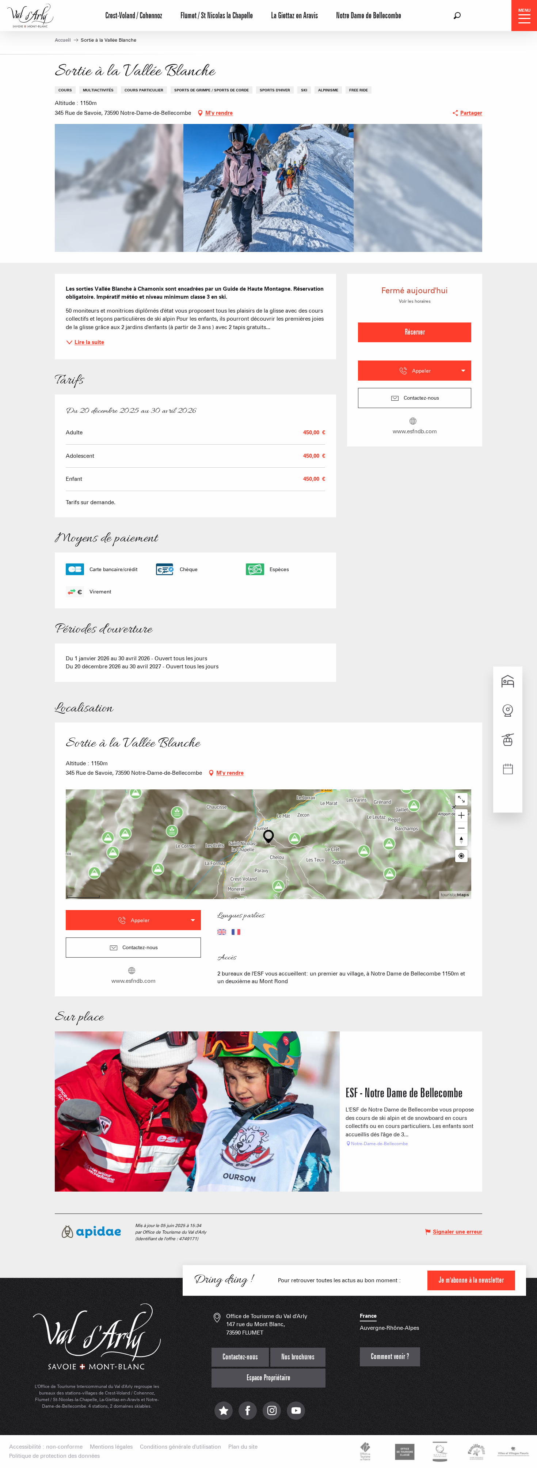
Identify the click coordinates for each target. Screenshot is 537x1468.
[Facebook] (248, 1414)
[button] (457, 15)
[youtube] (296, 1414)
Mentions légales (111, 1447)
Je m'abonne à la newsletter (471, 1280)
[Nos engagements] (403, 1452)
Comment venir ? (390, 1357)
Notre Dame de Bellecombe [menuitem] (368, 16)
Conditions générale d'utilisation (180, 1447)
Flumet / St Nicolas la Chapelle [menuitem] (216, 16)
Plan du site (243, 1447)
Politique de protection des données (54, 1456)
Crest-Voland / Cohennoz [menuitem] (133, 16)
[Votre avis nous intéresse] (224, 1414)
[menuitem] (30, 14)
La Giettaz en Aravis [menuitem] (294, 16)
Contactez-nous (240, 1357)
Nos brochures (298, 1357)
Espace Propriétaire (268, 1378)
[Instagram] (272, 1414)
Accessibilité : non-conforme (46, 1447)
